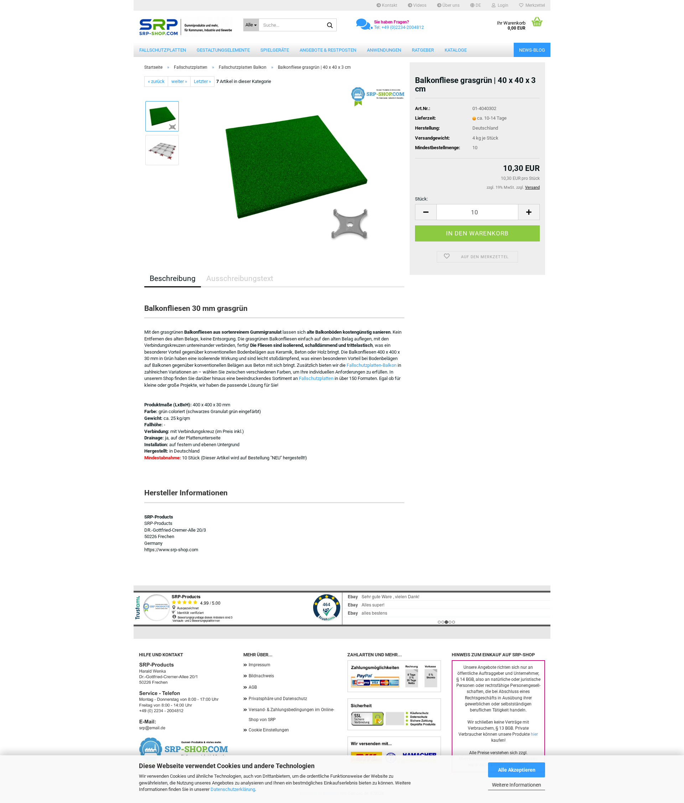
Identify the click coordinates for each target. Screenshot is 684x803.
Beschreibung (173, 278)
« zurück (156, 81)
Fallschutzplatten (162, 50)
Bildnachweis (261, 675)
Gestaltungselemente (223, 50)
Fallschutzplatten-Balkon (372, 365)
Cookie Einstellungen (269, 730)
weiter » (179, 81)
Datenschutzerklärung (233, 789)
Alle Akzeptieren (516, 770)
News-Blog (532, 50)
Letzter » (202, 81)
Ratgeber (423, 50)
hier (534, 734)
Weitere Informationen (516, 785)
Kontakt (389, 5)
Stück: (421, 199)
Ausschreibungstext (239, 278)
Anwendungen (384, 50)
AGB (253, 687)
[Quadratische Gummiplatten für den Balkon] (295, 167)
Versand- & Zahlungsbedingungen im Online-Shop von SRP (291, 714)
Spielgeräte (274, 50)
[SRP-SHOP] (186, 27)
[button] (475, 5)
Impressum (259, 664)
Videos (419, 5)
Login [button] (502, 5)
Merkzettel (534, 5)
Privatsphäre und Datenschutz (278, 698)
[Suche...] (330, 25)
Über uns (450, 5)
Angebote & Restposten (328, 50)
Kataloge (456, 50)
